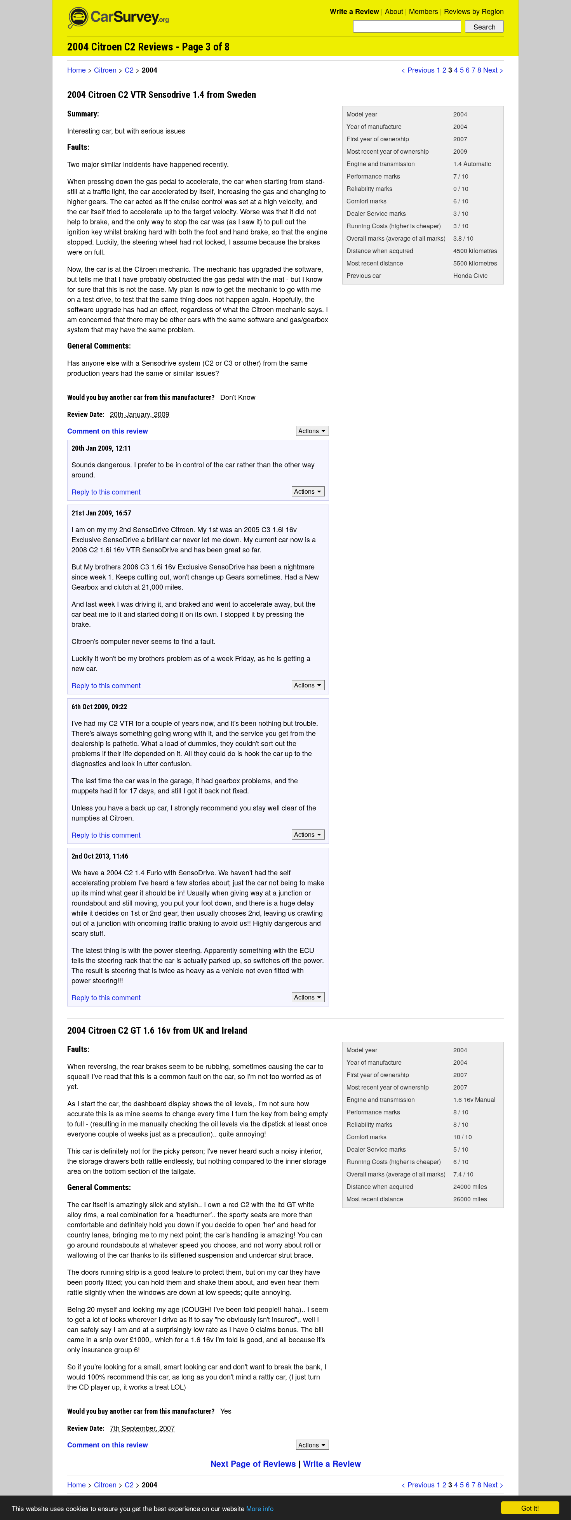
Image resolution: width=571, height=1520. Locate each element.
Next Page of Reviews (253, 1463)
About (394, 11)
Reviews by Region (474, 11)
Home (76, 69)
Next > (493, 69)
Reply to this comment (106, 491)
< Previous (418, 69)
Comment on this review (107, 431)
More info (259, 1508)
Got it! (530, 1508)
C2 (129, 69)
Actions (308, 430)
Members (423, 11)
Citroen (105, 69)
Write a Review (354, 11)
